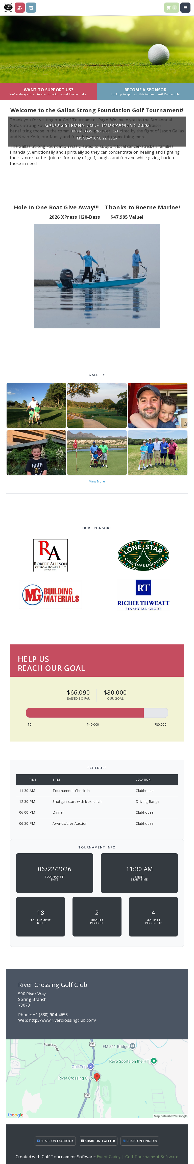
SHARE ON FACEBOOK (57, 1141)
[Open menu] (185, 8)
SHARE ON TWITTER (99, 1141)
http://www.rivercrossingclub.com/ (62, 1020)
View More (97, 481)
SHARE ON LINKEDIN (141, 1141)
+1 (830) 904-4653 (50, 1014)
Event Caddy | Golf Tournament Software (137, 1156)
